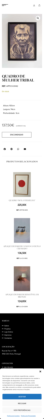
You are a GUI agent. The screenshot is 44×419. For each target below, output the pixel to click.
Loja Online (8, 332)
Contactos (8, 338)
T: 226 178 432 (7, 367)
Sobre (6, 326)
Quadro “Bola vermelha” (22, 200)
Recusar (22, 403)
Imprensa (7, 335)
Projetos (7, 329)
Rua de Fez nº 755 (9, 351)
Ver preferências (22, 410)
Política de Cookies (13, 416)
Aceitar (22, 397)
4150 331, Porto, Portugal (11, 354)
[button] (40, 371)
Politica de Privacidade (28, 416)
